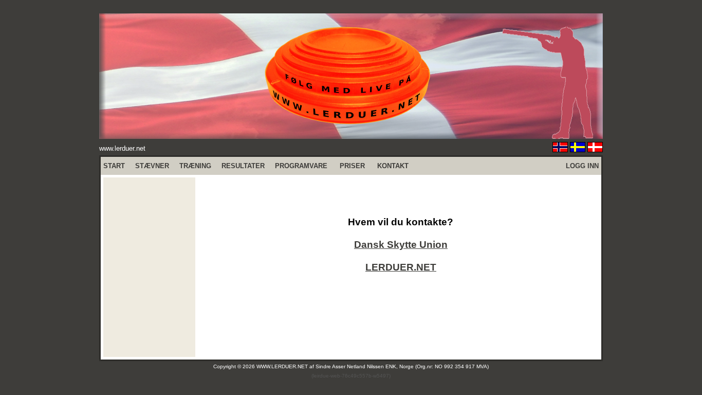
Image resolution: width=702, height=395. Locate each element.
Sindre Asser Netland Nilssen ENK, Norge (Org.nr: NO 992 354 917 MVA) (402, 366)
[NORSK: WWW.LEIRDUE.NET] (560, 149)
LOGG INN (582, 166)
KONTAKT (393, 166)
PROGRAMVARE (301, 166)
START (114, 166)
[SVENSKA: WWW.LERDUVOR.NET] (577, 149)
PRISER (352, 166)
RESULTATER (243, 166)
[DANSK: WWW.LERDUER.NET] (595, 149)
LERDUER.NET (400, 267)
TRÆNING (195, 166)
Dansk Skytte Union (401, 244)
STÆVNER (152, 166)
